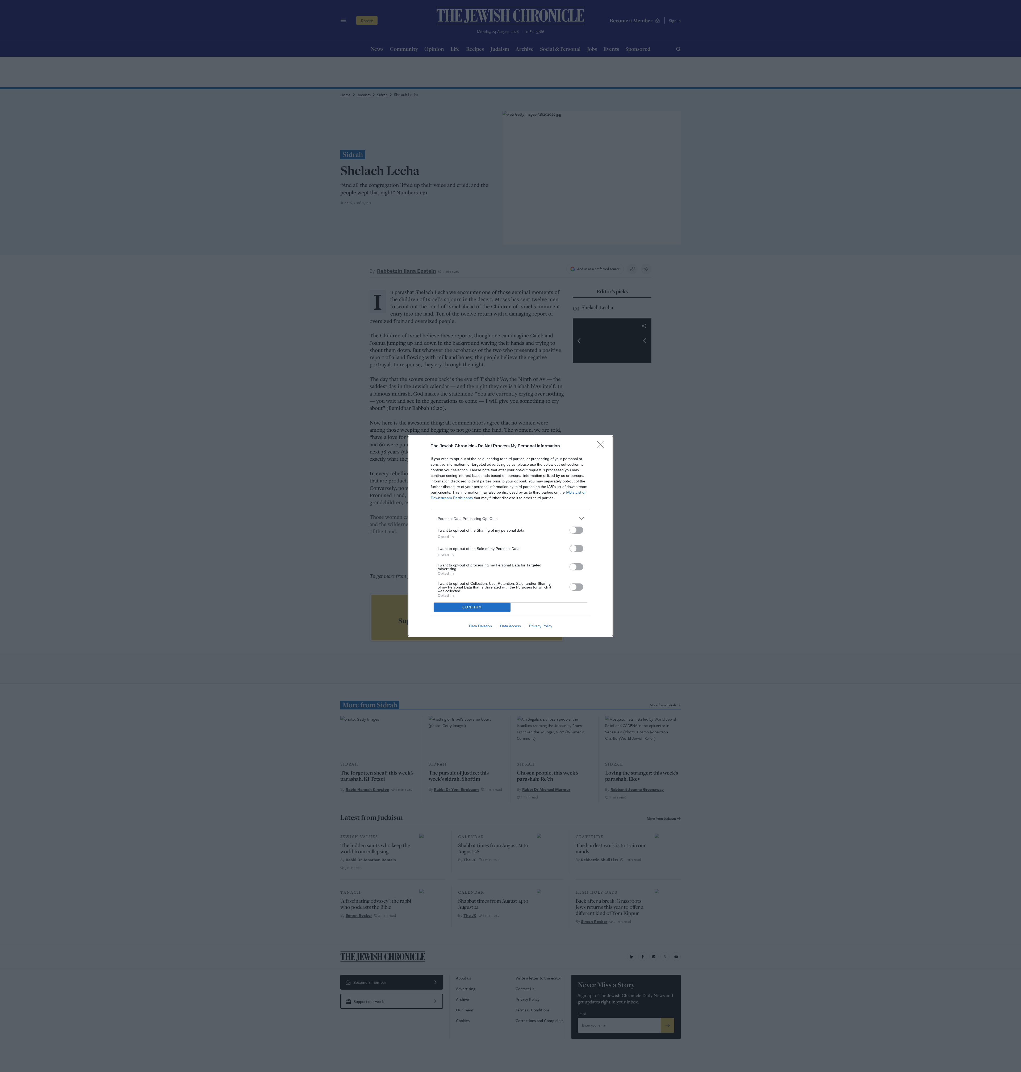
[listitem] (510, 518)
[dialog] (510, 536)
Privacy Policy (540, 626)
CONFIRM (472, 607)
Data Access (510, 626)
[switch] (576, 530)
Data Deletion (480, 626)
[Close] (602, 446)
